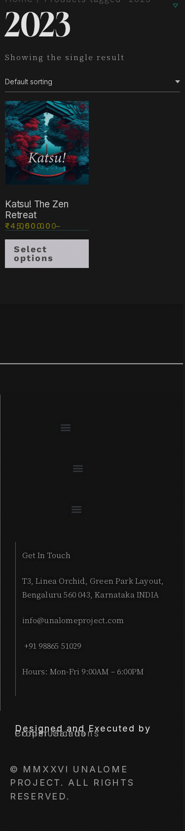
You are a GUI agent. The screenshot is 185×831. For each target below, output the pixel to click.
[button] (66, 427)
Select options (34, 253)
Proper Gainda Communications (57, 733)
